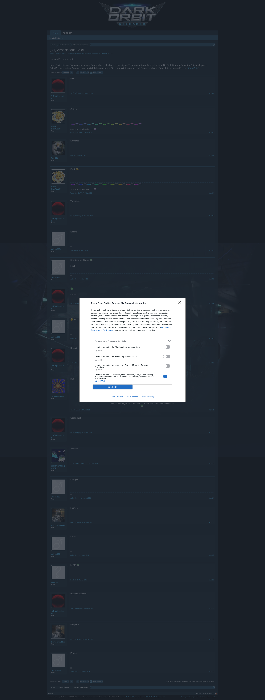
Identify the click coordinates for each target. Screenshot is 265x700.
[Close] (180, 303)
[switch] (166, 347)
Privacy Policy (148, 397)
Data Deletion (117, 397)
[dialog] (132, 350)
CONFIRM (113, 387)
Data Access (132, 397)
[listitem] (132, 340)
